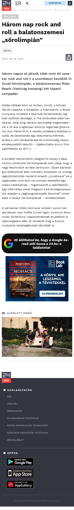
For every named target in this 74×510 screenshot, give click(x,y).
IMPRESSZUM (14, 411)
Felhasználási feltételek (23, 418)
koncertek (23, 10)
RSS (9, 396)
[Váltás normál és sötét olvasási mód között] (27, 3)
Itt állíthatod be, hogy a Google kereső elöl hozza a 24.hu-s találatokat (41, 243)
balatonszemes (42, 10)
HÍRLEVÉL (12, 403)
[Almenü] (18, 3)
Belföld (10, 16)
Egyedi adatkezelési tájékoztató (27, 425)
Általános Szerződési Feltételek (27, 432)
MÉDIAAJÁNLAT (15, 440)
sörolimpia (63, 10)
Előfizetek (55, 3)
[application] (37, 337)
